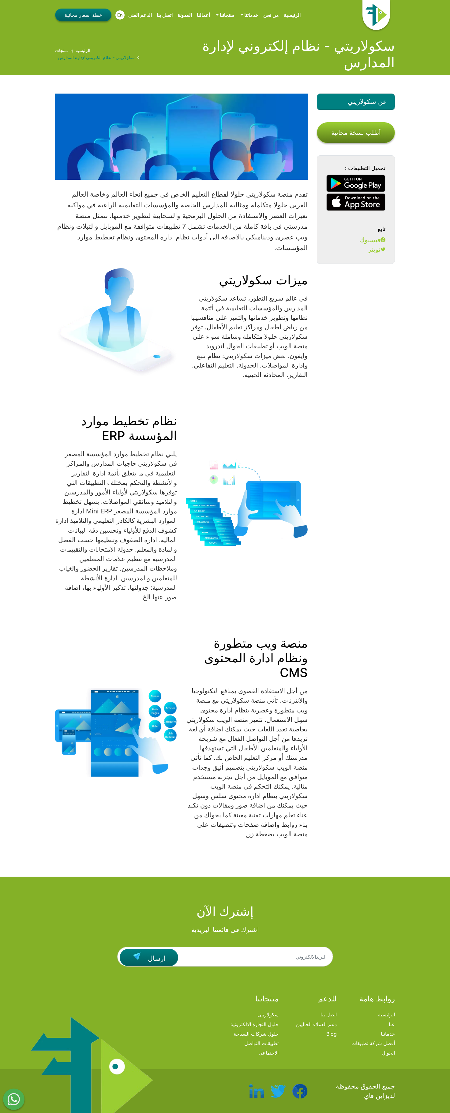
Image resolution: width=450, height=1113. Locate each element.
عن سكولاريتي (367, 101)
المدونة (185, 15)
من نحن (271, 15)
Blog (331, 1034)
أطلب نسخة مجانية (356, 132)
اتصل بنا (165, 15)
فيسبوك (370, 240)
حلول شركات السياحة (256, 1034)
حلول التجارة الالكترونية (255, 1024)
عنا (392, 1024)
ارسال (156, 958)
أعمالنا (203, 15)
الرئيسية (292, 15)
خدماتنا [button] (250, 15)
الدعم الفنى (140, 15)
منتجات (61, 50)
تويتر (374, 249)
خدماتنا (388, 1034)
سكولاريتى (268, 1014)
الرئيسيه (83, 50)
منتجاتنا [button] (226, 15)
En (120, 15)
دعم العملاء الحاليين (316, 1024)
